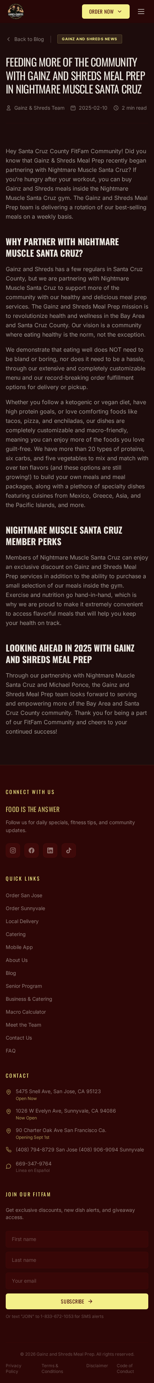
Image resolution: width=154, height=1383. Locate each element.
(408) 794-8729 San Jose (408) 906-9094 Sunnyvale (80, 1149)
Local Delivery (22, 921)
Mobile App (19, 947)
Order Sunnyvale (25, 908)
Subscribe (72, 1301)
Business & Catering (29, 999)
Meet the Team (23, 1025)
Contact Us (19, 1038)
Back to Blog (29, 39)
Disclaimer (97, 1365)
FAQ (11, 1050)
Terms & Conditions (52, 1368)
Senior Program (24, 986)
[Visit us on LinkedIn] (50, 850)
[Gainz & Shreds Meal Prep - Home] (16, 11)
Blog (11, 973)
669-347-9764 (34, 1163)
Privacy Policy (13, 1368)
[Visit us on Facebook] (31, 850)
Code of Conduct (125, 1368)
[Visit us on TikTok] (69, 850)
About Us (17, 960)
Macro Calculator (26, 1012)
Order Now (101, 11)
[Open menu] (141, 11)
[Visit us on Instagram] (13, 850)
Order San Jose (24, 895)
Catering (16, 934)
